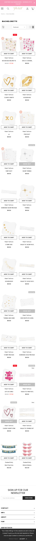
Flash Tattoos (9, 58)
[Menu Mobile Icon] (2, 8)
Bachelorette (10, 14)
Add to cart (9, 54)
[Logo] (17, 8)
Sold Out (27, 164)
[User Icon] (27, 9)
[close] (34, 3)
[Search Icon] (10, 8)
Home (3, 14)
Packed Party (9, 462)
